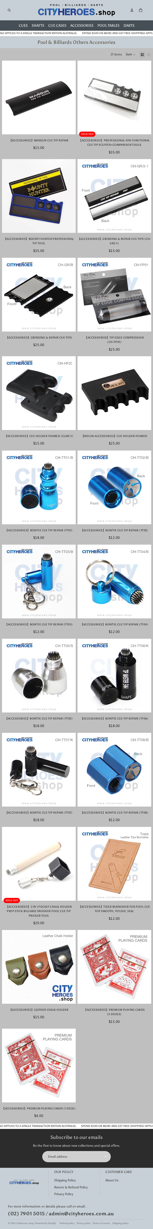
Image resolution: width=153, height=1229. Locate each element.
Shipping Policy (65, 1180)
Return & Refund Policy (71, 1187)
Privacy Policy (63, 1194)
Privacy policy (83, 1223)
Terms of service (101, 1223)
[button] (130, 54)
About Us (111, 1180)
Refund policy (67, 1223)
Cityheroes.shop (25, 1223)
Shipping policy (120, 1223)
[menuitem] (23, 25)
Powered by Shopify (45, 1223)
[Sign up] (105, 1156)
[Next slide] (145, 97)
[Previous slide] (83, 97)
